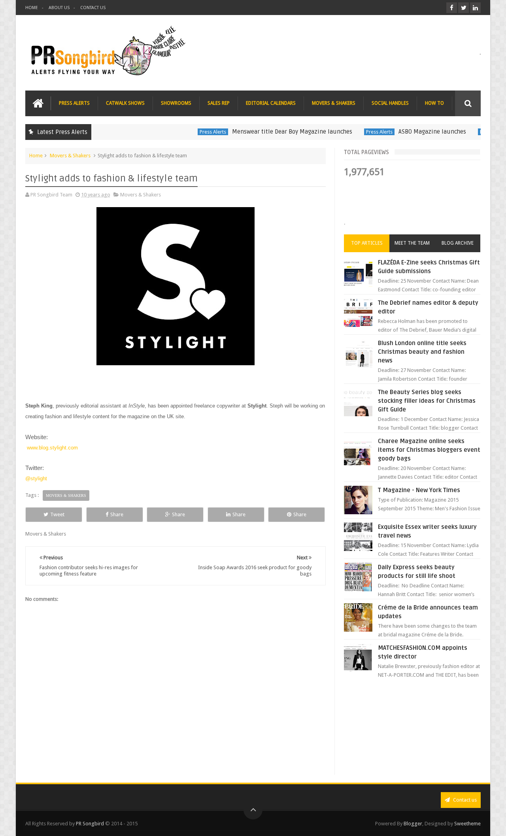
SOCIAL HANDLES (390, 103)
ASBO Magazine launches (419, 131)
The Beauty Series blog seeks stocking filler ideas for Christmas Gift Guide (427, 401)
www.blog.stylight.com (52, 448)
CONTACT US (93, 7)
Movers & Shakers (70, 156)
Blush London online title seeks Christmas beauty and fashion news (422, 352)
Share (116, 514)
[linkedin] (475, 7)
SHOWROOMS (176, 103)
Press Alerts (200, 132)
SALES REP (219, 103)
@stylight (36, 478)
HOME (31, 7)
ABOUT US (59, 7)
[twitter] (463, 7)
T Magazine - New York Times (419, 490)
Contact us (464, 800)
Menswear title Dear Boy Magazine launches (279, 131)
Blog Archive (458, 243)
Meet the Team (412, 243)
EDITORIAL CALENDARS (271, 103)
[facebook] (451, 7)
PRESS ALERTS (74, 103)
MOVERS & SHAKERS (333, 103)
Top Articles (367, 243)
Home (36, 156)
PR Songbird (90, 824)
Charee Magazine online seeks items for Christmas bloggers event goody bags (429, 450)
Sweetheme (467, 824)
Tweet (57, 514)
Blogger (413, 824)
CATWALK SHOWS (125, 103)
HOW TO (434, 103)
